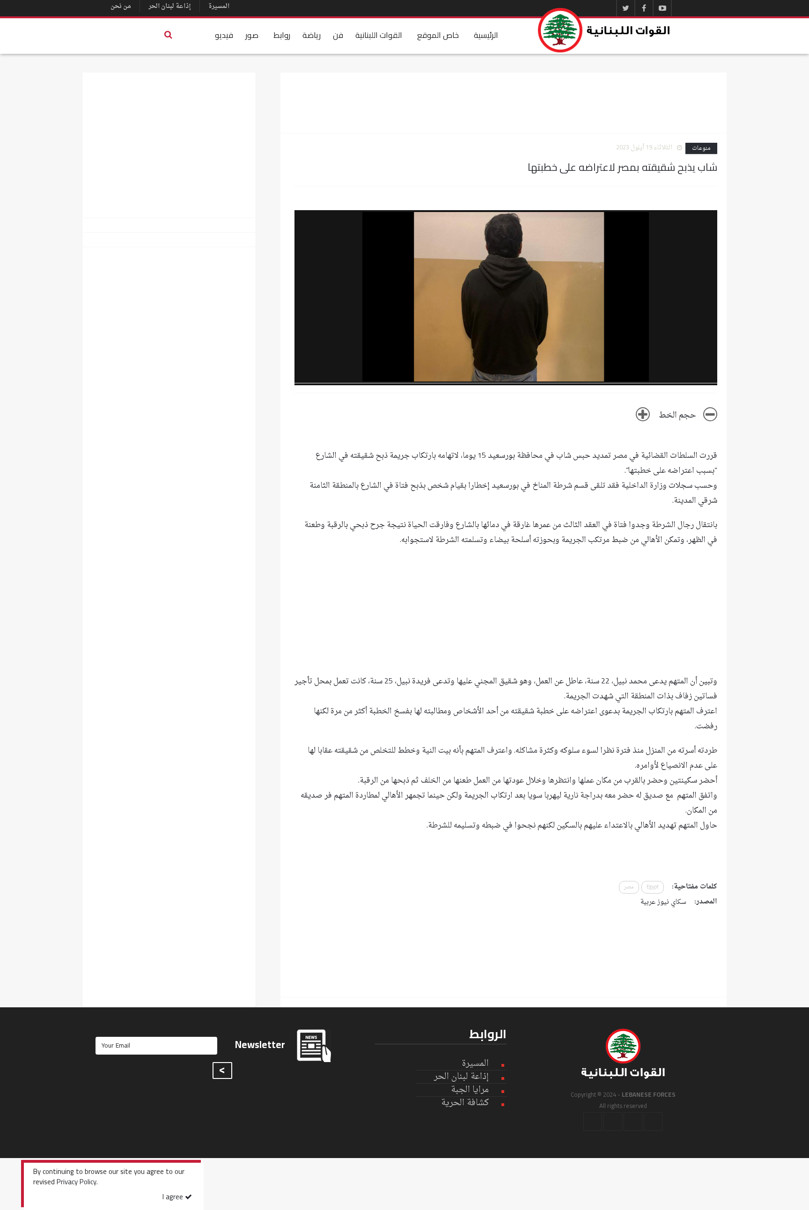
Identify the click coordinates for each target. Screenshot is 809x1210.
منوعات (701, 148)
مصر (629, 887)
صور (251, 35)
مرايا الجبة (470, 1090)
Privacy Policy (76, 1183)
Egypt (653, 887)
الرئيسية (486, 35)
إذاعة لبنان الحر (169, 6)
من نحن (120, 6)
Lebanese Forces (604, 30)
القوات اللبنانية (378, 35)
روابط (281, 35)
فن (338, 35)
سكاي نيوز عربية (663, 902)
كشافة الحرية (465, 1103)
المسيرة (218, 6)
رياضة (311, 35)
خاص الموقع (438, 35)
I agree (173, 1197)
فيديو (224, 35)
